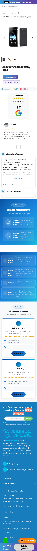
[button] (3, 59)
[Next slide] (32, 38)
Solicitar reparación (24, 547)
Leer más (7, 141)
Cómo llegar (17, 353)
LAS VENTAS (9, 495)
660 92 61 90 (9, 512)
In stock (6, 184)
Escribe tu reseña (11, 77)
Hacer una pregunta (12, 82)
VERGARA (8, 518)
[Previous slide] (4, 38)
